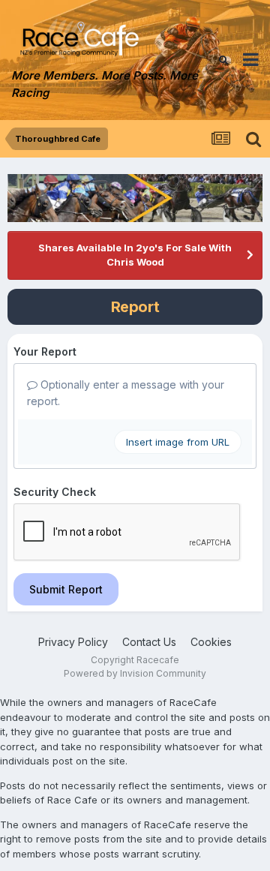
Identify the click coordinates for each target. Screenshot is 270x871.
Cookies (211, 641)
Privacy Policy (73, 641)
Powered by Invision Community (135, 673)
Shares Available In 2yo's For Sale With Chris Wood (135, 255)
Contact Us (149, 641)
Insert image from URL (178, 442)
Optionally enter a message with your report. (125, 392)
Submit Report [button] (66, 589)
